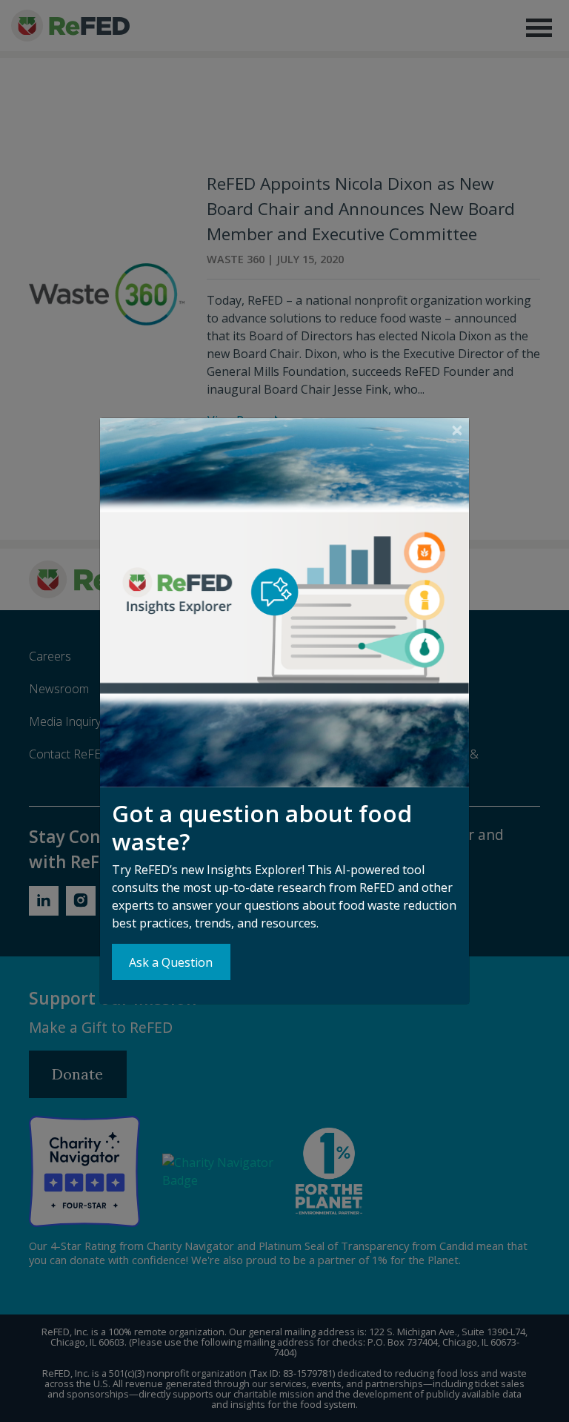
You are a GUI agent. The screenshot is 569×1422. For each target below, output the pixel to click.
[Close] (457, 430)
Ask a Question (171, 962)
